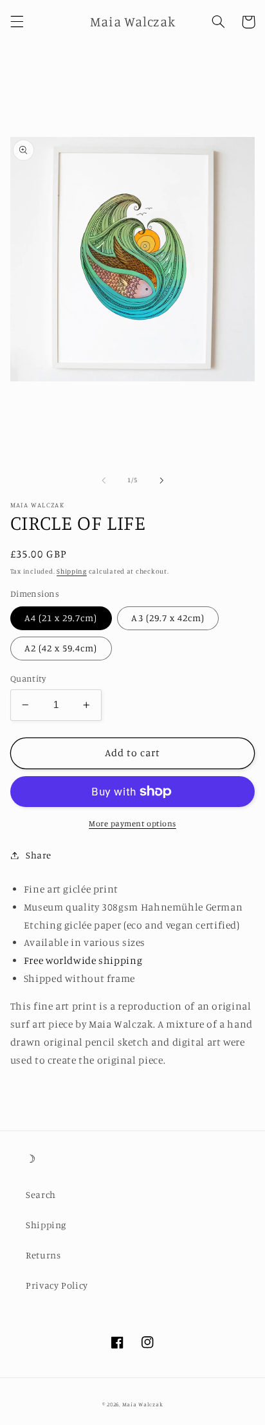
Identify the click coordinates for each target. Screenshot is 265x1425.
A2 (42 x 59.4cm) (61, 647)
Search (41, 1194)
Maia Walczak (142, 1404)
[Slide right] (161, 480)
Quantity (28, 678)
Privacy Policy (57, 1285)
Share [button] (38, 854)
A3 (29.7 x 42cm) (168, 617)
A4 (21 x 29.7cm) (61, 617)
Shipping (72, 571)
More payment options (132, 823)
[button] (17, 22)
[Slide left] (103, 480)
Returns (43, 1254)
